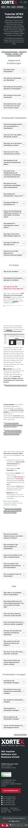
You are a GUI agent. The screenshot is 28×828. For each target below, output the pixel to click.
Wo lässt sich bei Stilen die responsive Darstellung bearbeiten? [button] (12, 632)
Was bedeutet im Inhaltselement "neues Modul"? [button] (11, 225)
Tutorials (13, 6)
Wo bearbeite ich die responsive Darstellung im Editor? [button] (12, 162)
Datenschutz (16, 810)
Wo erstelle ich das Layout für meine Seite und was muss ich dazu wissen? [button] (12, 106)
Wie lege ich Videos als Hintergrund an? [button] (11, 243)
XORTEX (3, 6)
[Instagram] (11, 821)
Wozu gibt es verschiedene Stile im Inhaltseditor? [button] (12, 593)
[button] (14, 70)
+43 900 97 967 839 (15, 784)
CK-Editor (16, 53)
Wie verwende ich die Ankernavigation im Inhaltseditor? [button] (11, 546)
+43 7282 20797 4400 (9, 780)
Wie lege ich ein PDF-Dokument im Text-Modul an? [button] (13, 287)
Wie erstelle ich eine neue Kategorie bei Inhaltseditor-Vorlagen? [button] (13, 691)
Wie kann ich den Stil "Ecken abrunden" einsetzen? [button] (13, 653)
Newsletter (4, 808)
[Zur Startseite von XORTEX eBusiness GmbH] (9, 2)
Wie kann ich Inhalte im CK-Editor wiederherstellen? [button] (13, 556)
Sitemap (3, 812)
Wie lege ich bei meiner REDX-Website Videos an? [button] (12, 235)
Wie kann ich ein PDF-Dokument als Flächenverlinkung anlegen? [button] (13, 253)
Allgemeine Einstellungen (9, 51)
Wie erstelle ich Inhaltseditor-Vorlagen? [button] (13, 701)
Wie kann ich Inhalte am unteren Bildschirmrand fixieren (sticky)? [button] (12, 662)
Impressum (22, 818)
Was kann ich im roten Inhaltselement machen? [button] (12, 153)
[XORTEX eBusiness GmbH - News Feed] (18, 821)
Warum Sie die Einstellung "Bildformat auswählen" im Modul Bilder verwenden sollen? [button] (12, 214)
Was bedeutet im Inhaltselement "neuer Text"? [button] (13, 195)
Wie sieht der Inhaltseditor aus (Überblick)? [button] (12, 79)
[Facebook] (9, 821)
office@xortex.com (9, 782)
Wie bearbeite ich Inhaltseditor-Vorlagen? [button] (11, 709)
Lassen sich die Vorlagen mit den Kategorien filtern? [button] (13, 726)
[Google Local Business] (17, 821)
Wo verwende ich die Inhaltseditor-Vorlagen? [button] (11, 718)
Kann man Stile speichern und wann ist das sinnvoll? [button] (12, 614)
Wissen (8, 6)
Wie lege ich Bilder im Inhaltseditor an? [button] (11, 203)
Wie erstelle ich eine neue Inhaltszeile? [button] (12, 96)
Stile (21, 53)
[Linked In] (15, 821)
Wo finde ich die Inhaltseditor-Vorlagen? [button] (11, 681)
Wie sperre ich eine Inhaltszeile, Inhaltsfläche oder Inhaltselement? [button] (12, 185)
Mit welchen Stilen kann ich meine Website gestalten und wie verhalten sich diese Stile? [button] (13, 604)
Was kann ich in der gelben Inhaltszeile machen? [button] (13, 136)
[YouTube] (13, 821)
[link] (6, 774)
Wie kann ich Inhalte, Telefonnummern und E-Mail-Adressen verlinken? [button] (13, 536)
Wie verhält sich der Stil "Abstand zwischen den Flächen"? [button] (12, 643)
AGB (9, 812)
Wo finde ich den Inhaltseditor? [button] (9, 70)
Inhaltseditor (20, 6)
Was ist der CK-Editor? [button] (11, 271)
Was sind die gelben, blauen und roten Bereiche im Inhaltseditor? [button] (13, 126)
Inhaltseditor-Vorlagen (14, 55)
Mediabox (9, 329)
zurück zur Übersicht (20, 734)
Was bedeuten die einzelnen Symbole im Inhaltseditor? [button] (13, 87)
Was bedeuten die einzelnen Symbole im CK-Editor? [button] (13, 279)
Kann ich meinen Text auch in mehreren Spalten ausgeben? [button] (13, 623)
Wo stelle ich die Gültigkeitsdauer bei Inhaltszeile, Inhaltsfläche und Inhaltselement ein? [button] (12, 174)
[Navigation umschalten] (25, 2)
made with (6, 825)
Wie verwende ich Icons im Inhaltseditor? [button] (12, 575)
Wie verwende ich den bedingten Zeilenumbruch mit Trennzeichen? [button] (12, 565)
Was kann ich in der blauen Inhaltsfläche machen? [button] (13, 144)
